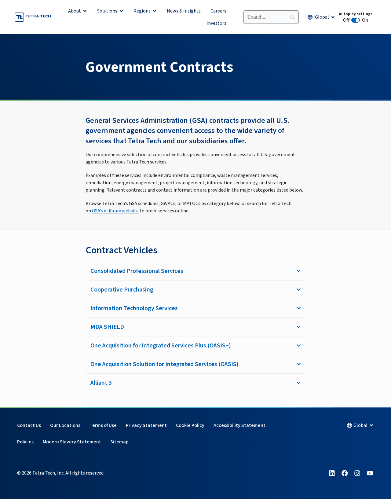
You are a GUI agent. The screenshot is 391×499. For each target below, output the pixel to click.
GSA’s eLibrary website (115, 210)
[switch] (355, 20)
